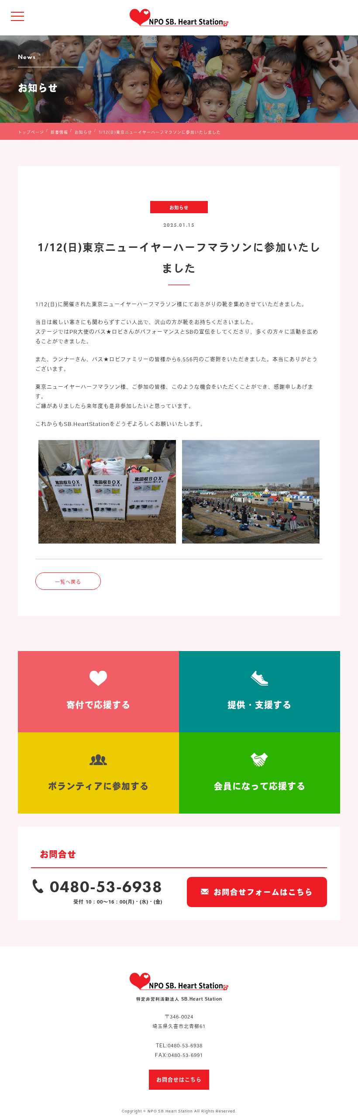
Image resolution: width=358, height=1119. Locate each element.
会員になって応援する (260, 786)
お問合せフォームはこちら (263, 892)
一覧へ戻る (68, 581)
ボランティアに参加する (98, 786)
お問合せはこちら (179, 1079)
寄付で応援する (98, 704)
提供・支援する (259, 704)
